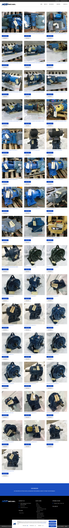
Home (37, 503)
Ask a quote (5, 38)
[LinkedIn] (53, 509)
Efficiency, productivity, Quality (41, 508)
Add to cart (5, 94)
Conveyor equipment (40, 513)
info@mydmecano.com (24, 507)
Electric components (40, 514)
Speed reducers (39, 517)
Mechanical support (40, 510)
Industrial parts (39, 507)
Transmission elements (40, 518)
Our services (38, 506)
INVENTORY (38, 511)
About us (37, 504)
